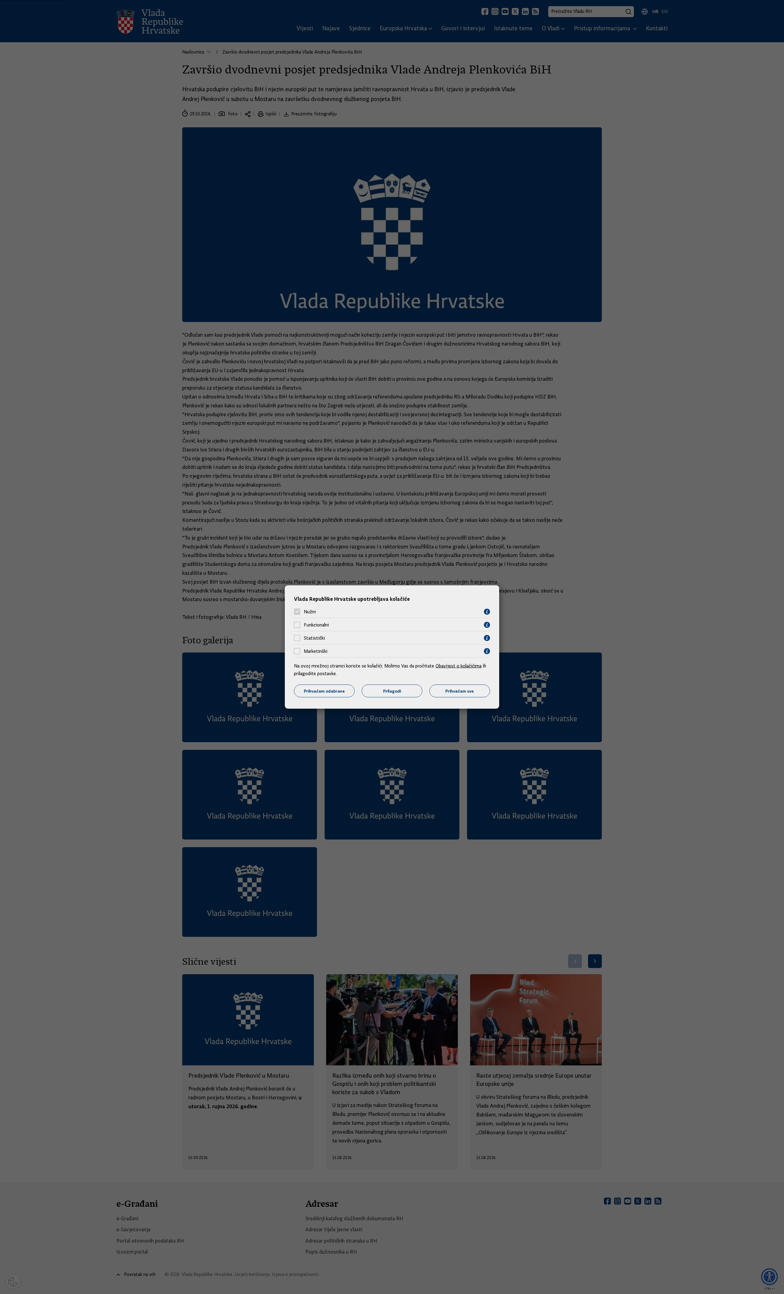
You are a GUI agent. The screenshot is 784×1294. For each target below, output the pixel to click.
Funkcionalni (316, 625)
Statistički (314, 638)
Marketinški (315, 651)
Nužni (310, 612)
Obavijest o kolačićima (458, 665)
